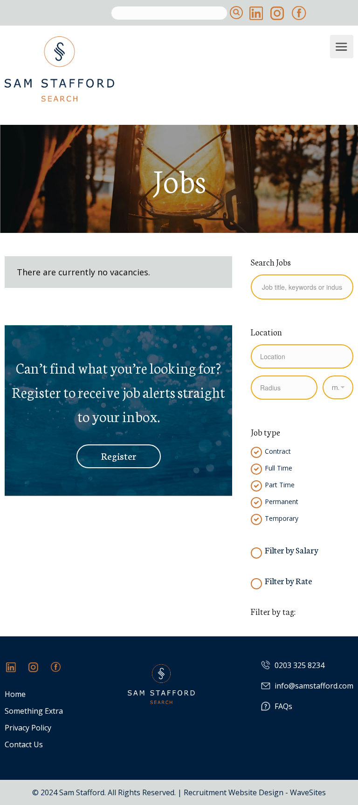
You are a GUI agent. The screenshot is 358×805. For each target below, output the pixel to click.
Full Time (278, 468)
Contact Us (24, 745)
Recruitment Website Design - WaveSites (255, 792)
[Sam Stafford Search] (166, 69)
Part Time (280, 485)
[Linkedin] (16, 672)
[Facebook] (60, 672)
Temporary (281, 518)
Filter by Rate (288, 580)
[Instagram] (38, 672)
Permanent (281, 502)
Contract (278, 451)
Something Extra (34, 711)
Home (15, 694)
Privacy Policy (28, 728)
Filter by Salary (291, 549)
